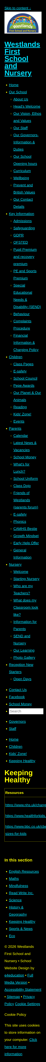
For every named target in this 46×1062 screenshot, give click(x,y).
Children (15, 746)
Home (14, 739)
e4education (14, 975)
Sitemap (13, 997)
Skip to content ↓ (17, 8)
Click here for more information (20, 1047)
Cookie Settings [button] (27, 1004)
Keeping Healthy (22, 761)
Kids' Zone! (18, 754)
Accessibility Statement (22, 990)
